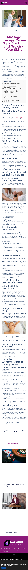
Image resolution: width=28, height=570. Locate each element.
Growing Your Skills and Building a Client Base (12, 88)
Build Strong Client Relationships (11, 91)
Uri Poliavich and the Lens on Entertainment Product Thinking (14, 531)
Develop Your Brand (9, 92)
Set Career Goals (8, 87)
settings (10, 565)
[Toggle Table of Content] (23, 82)
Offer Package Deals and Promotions (12, 97)
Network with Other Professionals (11, 95)
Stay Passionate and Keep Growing (12, 100)
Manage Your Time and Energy (11, 96)
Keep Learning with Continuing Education (13, 90)
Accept (4, 567)
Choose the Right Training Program (11, 85)
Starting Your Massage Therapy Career (11, 83)
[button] (25, 3)
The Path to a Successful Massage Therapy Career (14, 99)
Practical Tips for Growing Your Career (11, 93)
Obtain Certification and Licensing (11, 86)
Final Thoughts (6, 101)
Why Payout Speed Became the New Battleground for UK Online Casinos (14, 485)
